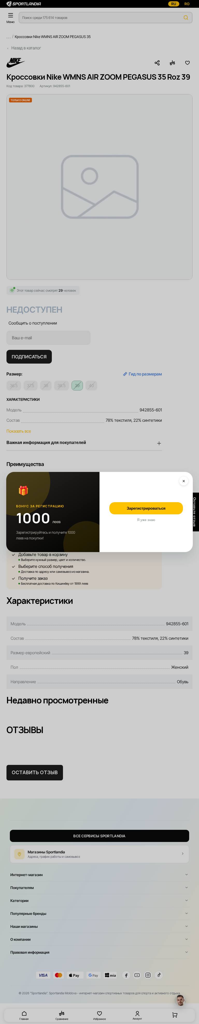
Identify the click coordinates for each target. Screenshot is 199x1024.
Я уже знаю (146, 520)
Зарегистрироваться (146, 508)
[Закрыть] (183, 481)
